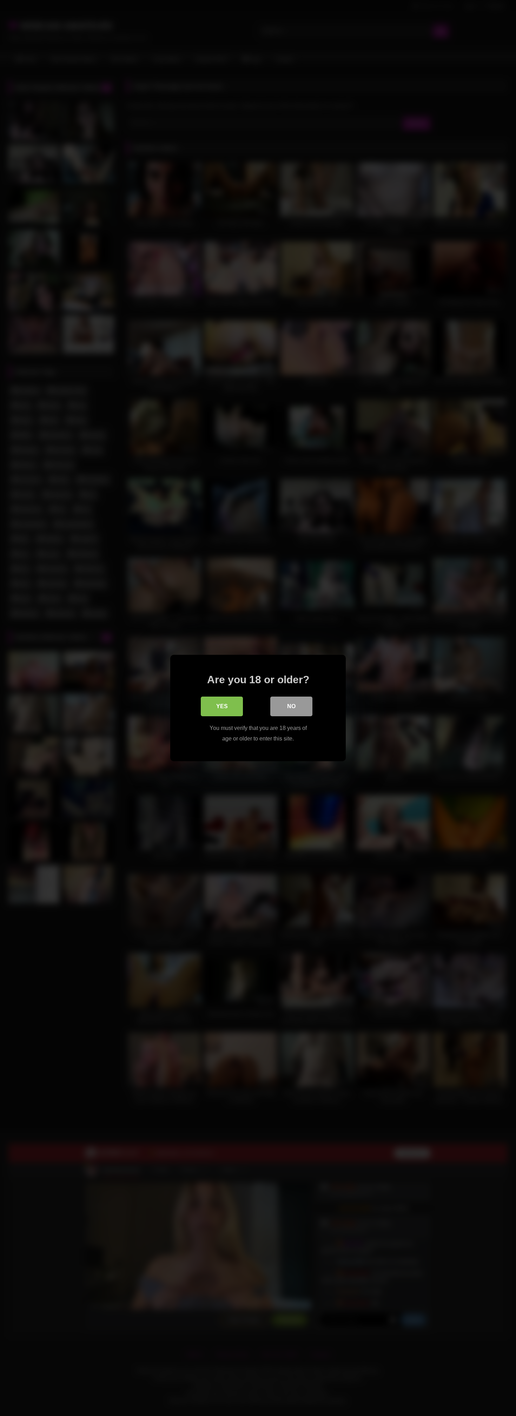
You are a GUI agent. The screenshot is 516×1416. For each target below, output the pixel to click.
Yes (222, 706)
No (291, 706)
